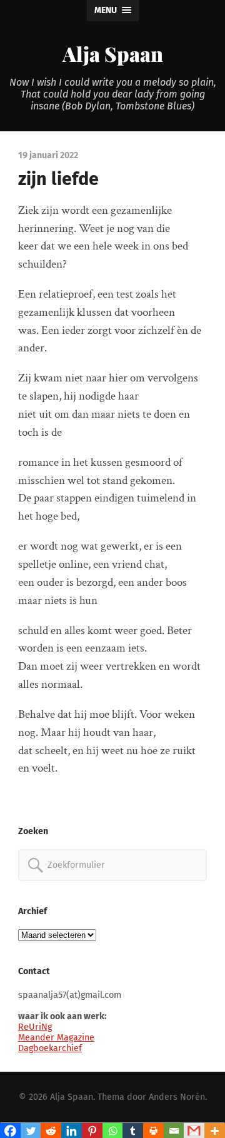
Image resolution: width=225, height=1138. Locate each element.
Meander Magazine (56, 1037)
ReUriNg (35, 1027)
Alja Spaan (112, 53)
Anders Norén (177, 1097)
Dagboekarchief (50, 1048)
